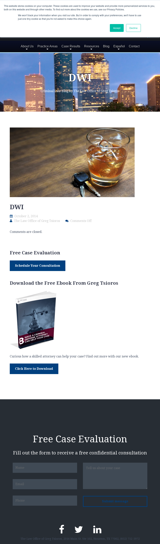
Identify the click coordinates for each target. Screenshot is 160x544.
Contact (134, 46)
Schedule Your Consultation (37, 266)
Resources (91, 46)
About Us (27, 46)
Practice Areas (47, 46)
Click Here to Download (34, 369)
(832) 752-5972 (130, 538)
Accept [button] (116, 28)
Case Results (70, 46)
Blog (106, 46)
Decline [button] (133, 28)
